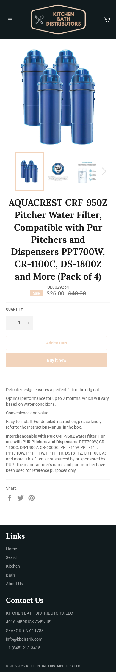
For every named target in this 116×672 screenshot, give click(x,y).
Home (11, 548)
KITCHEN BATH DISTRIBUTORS (49, 666)
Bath (10, 575)
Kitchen (13, 566)
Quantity (14, 309)
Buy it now (56, 360)
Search (12, 557)
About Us (14, 583)
